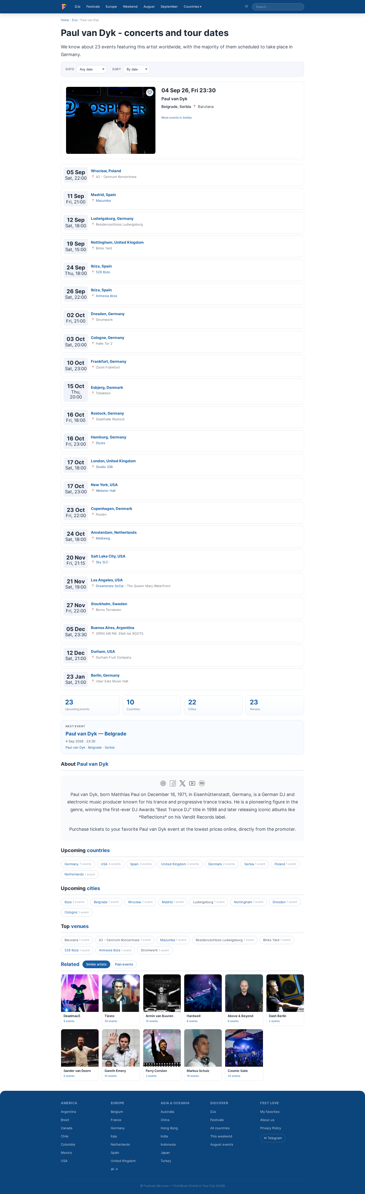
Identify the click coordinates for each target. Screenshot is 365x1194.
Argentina (68, 1112)
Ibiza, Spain (101, 266)
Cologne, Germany (107, 337)
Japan (165, 1153)
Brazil (65, 1120)
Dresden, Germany (108, 313)
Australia (167, 1112)
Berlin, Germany (105, 675)
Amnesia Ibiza (106, 296)
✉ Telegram (273, 1138)
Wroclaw (140, 902)
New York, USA (104, 484)
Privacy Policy (270, 1128)
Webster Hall (105, 491)
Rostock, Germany (107, 413)
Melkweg (103, 538)
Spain (141, 864)
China (165, 1120)
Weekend (130, 6)
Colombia (68, 1144)
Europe (111, 6)
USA (111, 864)
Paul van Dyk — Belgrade (96, 734)
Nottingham (248, 902)
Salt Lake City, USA (108, 556)
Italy (114, 1136)
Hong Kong (169, 1128)
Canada (66, 1128)
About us (267, 1120)
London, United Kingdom (113, 461)
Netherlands (80, 874)
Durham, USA (103, 651)
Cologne (77, 912)
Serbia (187, 117)
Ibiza (74, 902)
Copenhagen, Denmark (111, 508)
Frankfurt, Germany (108, 361)
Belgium (117, 1112)
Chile (65, 1136)
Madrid (173, 902)
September (169, 6)
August (149, 6)
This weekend (221, 1136)
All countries (220, 1128)
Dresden (285, 902)
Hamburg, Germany (108, 437)
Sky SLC (102, 562)
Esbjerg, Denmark (107, 387)
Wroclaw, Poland (106, 170)
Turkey (166, 1161)
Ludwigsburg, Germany (112, 218)
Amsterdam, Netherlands (114, 532)
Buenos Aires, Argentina (112, 627)
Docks (100, 443)
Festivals (93, 6)
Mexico (66, 1153)
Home (65, 20)
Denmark (221, 864)
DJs (77, 6)
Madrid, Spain (103, 194)
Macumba (103, 200)
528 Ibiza (103, 272)
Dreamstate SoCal (109, 586)
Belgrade (95, 747)
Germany (78, 864)
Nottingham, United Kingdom (117, 242)
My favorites (270, 1112)
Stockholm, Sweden (109, 603)
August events (221, 1144)
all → (114, 1169)
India (164, 1136)
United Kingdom (180, 864)
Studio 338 (104, 467)
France (116, 1120)
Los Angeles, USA (107, 580)
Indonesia (168, 1144)
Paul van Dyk (75, 747)
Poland (285, 864)
